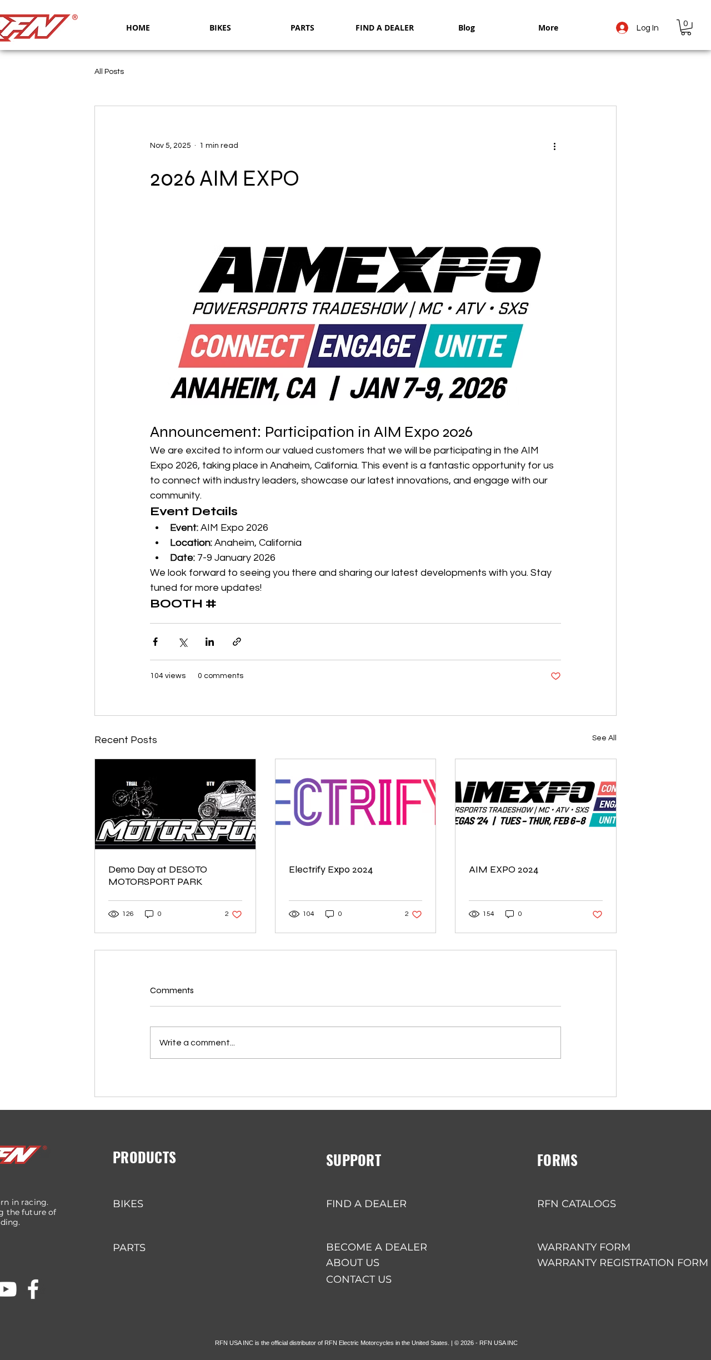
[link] (686, 27)
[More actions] (554, 146)
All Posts (109, 72)
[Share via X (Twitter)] (182, 641)
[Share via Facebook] (155, 641)
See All (604, 738)
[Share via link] (237, 641)
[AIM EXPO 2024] (535, 804)
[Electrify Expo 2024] (356, 804)
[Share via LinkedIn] (209, 641)
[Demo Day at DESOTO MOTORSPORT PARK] (175, 804)
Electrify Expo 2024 (331, 869)
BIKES (128, 1204)
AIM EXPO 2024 (504, 869)
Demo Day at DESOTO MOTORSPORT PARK (157, 875)
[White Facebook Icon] (33, 1289)
